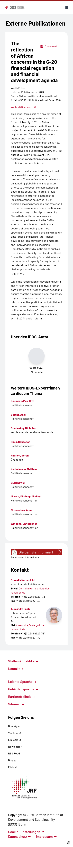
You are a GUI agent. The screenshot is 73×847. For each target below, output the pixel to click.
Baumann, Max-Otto (22, 400)
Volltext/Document (22, 107)
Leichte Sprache (20, 681)
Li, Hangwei (18, 482)
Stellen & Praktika (21, 661)
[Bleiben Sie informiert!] (36, 552)
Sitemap (14, 704)
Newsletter (15, 746)
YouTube (13, 732)
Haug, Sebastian (20, 441)
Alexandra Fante (21, 608)
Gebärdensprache (21, 689)
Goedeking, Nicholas (23, 428)
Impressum (44, 836)
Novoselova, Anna (21, 510)
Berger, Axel (18, 414)
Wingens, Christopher (24, 523)
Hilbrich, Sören (20, 455)
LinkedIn (13, 739)
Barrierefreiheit (20, 696)
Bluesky (13, 726)
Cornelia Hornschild (22, 580)
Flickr (11, 767)
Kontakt (14, 668)
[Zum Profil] (54, 615)
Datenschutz (17, 836)
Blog (11, 760)
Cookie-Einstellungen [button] (24, 832)
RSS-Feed (14, 753)
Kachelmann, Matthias (24, 469)
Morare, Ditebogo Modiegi (26, 496)
